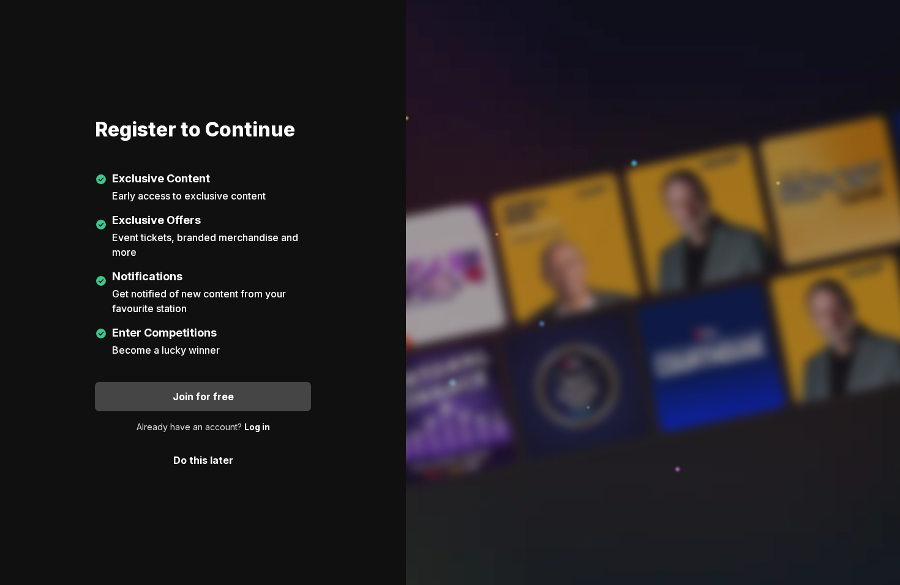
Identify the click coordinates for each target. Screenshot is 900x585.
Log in (257, 427)
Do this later (203, 460)
